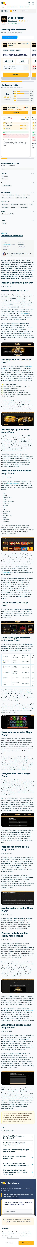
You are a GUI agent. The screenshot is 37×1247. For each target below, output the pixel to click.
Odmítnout (9, 1243)
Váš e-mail (6, 1208)
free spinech (25, 313)
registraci (6, 297)
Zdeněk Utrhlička (7, 248)
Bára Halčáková (7, 244)
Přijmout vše (26, 1243)
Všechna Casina (12, 7)
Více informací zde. (13, 1238)
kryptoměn (29, 1010)
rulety (27, 691)
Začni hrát (15, 74)
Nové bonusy (9, 37)
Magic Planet (24, 7)
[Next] (33, 173)
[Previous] (31, 173)
